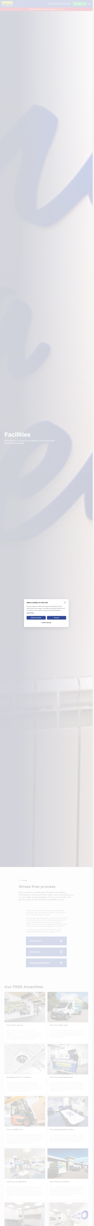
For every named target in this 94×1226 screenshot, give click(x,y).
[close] (65, 602)
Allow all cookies (36, 618)
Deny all (56, 618)
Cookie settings (46, 622)
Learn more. (30, 613)
